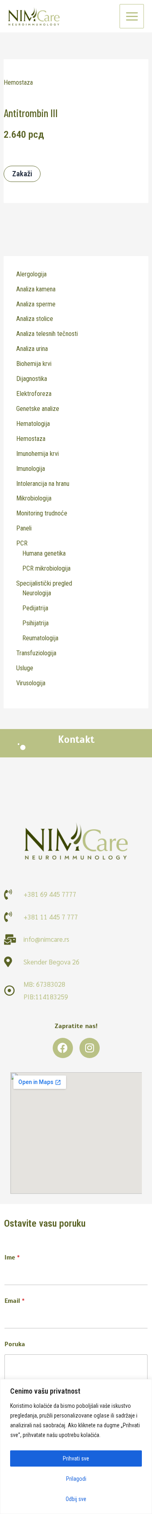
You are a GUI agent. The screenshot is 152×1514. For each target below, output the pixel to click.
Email (14, 1301)
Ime (12, 1258)
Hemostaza (18, 82)
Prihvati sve (76, 1458)
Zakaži (22, 173)
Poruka (14, 1344)
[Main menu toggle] (132, 16)
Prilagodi (76, 1479)
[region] (76, 1446)
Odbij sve (76, 1499)
